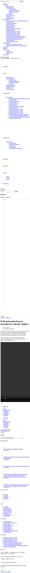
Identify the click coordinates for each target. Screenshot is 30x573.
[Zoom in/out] (5, 569)
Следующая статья (5, 431)
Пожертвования (7, 514)
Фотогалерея (9, 52)
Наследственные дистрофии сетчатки (15, 36)
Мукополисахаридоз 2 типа (13, 32)
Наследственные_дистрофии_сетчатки (19, 114)
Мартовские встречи (14, 10)
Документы (9, 14)
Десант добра (12, 9)
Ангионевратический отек (10, 522)
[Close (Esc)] (1, 569)
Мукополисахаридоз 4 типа (13, 33)
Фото (7, 178)
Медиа (5, 49)
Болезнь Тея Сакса (8, 528)
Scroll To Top (4, 571)
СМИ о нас (9, 17)
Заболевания (6, 19)
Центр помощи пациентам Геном (12, 565)
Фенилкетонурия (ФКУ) (12, 41)
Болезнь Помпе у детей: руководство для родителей (16, 466)
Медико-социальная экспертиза (14, 44)
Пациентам (6, 137)
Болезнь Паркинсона (11, 23)
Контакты (5, 54)
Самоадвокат (6, 43)
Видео (8, 53)
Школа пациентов (13, 11)
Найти (21, 1)
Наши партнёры (10, 15)
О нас (4, 73)
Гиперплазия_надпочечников (16, 106)
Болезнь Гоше (9, 22)
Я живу (11, 13)
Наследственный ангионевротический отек (17, 20)
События (5, 46)
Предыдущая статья (5, 429)
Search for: (3, 1)
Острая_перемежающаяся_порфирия (18, 115)
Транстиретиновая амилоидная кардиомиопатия (14, 39)
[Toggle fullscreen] (4, 569)
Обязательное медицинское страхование (16, 45)
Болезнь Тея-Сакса (11, 26)
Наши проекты (10, 7)
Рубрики (3, 438)
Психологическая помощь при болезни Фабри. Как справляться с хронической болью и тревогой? (16, 485)
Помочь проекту (10, 18)
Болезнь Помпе (10, 24)
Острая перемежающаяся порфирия (15, 37)
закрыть (7, 57)
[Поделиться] (2, 569)
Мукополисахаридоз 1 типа (13, 31)
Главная (5, 3)
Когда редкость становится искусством (13, 449)
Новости (5, 48)
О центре (5, 5)
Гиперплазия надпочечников (13, 28)
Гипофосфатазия (10, 30)
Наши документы (10, 85)
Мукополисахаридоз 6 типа (13, 35)
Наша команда (10, 6)
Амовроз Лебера (7, 521)
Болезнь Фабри (10, 27)
